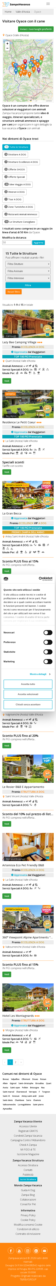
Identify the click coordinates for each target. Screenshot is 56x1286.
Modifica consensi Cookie (28, 1224)
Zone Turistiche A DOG (19, 206)
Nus (43, 1087)
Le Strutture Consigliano (20, 221)
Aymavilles (7, 1108)
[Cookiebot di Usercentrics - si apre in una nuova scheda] (39, 579)
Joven (41, 1096)
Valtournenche (9, 1104)
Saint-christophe (26, 1083)
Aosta (5, 1087)
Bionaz (6, 1079)
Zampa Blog (28, 1195)
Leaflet (33, 101)
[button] (26, 62)
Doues (35, 1079)
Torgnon (46, 1091)
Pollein (25, 1087)
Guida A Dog (28, 1190)
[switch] (46, 641)
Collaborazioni (28, 1199)
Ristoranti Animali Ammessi (21, 214)
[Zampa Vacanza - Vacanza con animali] (16, 4)
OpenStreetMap (41, 101)
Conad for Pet (28, 1204)
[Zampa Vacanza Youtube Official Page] (19, 1251)
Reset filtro (13, 291)
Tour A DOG (13, 199)
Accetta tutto (28, 684)
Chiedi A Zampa (28, 1145)
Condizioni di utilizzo (28, 1229)
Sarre (28, 1100)
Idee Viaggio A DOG (18, 184)
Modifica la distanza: (14, 237)
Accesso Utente (28, 1126)
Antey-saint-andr (29, 1096)
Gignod (13, 1083)
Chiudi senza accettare (28, 704)
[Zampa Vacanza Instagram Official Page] (27, 1251)
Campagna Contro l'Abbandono (28, 1140)
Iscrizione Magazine (28, 1154)
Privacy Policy (28, 1215)
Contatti (28, 1170)
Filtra (28, 285)
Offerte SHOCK (15, 169)
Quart (48, 1083)
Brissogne (34, 1087)
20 (6, 184)
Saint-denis (8, 1100)
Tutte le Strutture (16, 146)
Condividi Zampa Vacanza (28, 1135)
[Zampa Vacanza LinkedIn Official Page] (36, 1251)
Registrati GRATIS (28, 1131)
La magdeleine (24, 1104)
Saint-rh (6, 1096)
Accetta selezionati (28, 694)
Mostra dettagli (38, 674)
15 (6, 146)
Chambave (19, 1100)
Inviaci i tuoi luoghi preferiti (36, 29)
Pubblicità (28, 1174)
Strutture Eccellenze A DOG (21, 161)
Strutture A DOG (15, 154)
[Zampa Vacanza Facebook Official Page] (10, 1251)
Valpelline (15, 1079)
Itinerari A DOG (15, 191)
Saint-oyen (15, 1087)
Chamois (37, 1100)
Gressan (15, 1096)
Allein (5, 1083)
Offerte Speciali (15, 176)
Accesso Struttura (28, 1165)
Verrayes (33, 1091)
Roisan (43, 1079)
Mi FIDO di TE (28, 1149)
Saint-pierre (38, 1104)
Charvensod (21, 1091)
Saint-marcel (8, 1091)
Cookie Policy (28, 1220)
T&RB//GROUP (28, 1279)
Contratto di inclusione (28, 1234)
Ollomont (26, 1079)
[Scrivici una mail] (44, 1251)
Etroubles (39, 1083)
